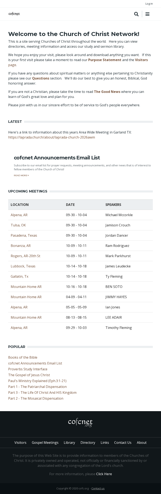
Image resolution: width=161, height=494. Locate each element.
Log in (149, 3)
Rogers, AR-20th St (25, 256)
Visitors (20, 442)
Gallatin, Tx (19, 276)
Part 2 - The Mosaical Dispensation (35, 398)
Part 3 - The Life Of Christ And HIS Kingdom (42, 392)
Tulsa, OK (18, 225)
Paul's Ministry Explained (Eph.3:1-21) (37, 381)
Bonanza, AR (21, 245)
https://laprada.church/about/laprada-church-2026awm (51, 137)
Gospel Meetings (45, 442)
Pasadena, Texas (24, 235)
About (142, 442)
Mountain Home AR (26, 286)
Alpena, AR (19, 215)
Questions (40, 78)
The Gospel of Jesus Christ (29, 375)
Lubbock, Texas (23, 266)
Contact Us (122, 442)
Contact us (98, 488)
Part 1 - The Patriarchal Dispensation (37, 386)
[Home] (14, 14)
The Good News (107, 91)
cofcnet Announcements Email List (35, 363)
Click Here (104, 474)
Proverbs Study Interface (27, 369)
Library (69, 442)
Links (105, 442)
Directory (87, 442)
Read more (21, 175)
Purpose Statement (104, 60)
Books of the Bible (22, 357)
